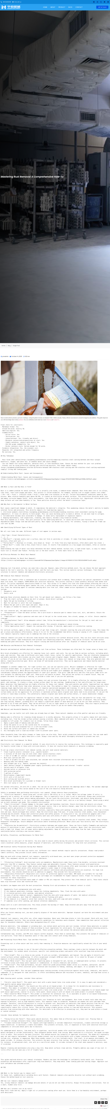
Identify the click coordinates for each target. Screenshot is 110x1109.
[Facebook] (94, 2)
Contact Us (56, 419)
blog (70, 7)
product (61, 7)
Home (45, 7)
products (21, 419)
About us (48, 419)
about (52, 7)
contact (79, 7)
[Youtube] (108, 2)
